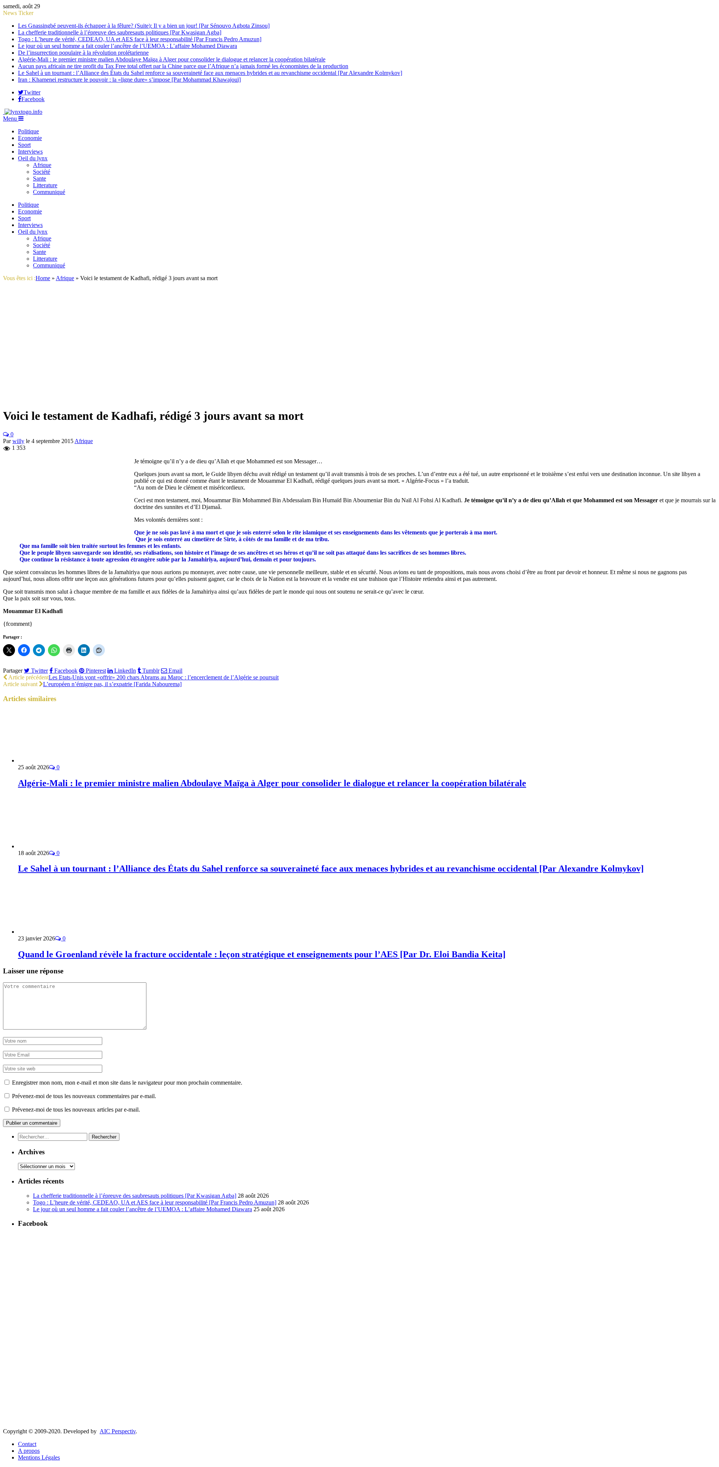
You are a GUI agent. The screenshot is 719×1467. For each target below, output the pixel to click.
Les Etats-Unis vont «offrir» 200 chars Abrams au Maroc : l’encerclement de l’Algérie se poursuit (164, 677)
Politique (28, 131)
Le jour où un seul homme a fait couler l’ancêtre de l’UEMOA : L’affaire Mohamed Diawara (127, 46)
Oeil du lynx (33, 158)
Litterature (45, 185)
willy (18, 441)
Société (41, 172)
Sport (24, 145)
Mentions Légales (39, 1457)
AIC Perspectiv (118, 1431)
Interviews (30, 151)
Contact (27, 1444)
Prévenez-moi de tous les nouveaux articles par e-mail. (76, 1109)
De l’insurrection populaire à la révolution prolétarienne (83, 52)
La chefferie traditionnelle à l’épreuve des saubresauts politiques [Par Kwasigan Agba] (119, 32)
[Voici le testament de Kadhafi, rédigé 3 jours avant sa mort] (65, 397)
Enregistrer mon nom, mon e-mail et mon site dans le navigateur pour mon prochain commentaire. (127, 1082)
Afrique (42, 165)
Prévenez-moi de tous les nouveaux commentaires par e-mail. (84, 1096)
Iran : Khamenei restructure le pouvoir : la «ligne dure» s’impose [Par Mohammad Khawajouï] (129, 79)
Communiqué (49, 192)
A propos (29, 1451)
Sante (39, 178)
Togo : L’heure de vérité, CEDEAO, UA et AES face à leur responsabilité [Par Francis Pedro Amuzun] (139, 39)
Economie (30, 138)
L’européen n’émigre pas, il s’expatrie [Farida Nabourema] (112, 684)
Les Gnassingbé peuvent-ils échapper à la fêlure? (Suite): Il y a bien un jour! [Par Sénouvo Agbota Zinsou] (144, 25)
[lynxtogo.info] (22, 112)
